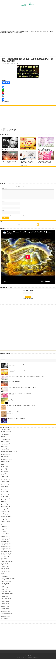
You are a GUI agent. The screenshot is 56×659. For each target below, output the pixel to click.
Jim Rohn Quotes (4, 518)
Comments (13, 361)
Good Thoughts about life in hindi (14, 411)
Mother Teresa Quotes (5, 544)
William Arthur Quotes (5, 611)
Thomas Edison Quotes (6, 598)
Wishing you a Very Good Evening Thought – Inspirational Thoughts (22, 399)
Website (3, 210)
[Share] (28, 99)
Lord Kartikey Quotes (5, 534)
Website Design (28, 657)
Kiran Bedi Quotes (5, 526)
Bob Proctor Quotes (5, 469)
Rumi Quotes (3, 573)
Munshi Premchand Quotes (6, 551)
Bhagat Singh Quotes (5, 461)
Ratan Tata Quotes (5, 568)
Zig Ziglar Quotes (4, 618)
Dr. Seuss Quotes (4, 491)
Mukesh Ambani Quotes (6, 548)
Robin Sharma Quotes (5, 571)
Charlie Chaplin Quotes (6, 479)
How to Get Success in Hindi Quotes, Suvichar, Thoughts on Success (18, 31)
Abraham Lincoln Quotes (6, 431)
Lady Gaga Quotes (5, 529)
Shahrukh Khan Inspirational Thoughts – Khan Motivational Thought (23, 364)
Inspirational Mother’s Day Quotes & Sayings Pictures (44, 162)
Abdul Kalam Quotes (5, 429)
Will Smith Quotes (4, 609)
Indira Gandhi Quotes (5, 508)
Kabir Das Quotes (4, 523)
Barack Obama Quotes (5, 454)
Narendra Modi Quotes (6, 553)
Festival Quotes (4, 493)
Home (1, 31)
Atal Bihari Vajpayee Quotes (7, 448)
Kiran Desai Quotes (5, 528)
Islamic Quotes (4, 509)
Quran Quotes (4, 559)
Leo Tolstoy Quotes (5, 533)
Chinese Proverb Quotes (6, 484)
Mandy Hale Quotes (5, 541)
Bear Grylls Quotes (5, 456)
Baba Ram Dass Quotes (6, 453)
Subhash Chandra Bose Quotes (7, 584)
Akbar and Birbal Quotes (6, 438)
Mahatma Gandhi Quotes (6, 539)
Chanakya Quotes (4, 476)
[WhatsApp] (28, 90)
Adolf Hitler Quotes (5, 434)
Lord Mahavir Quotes (5, 538)
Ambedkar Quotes (5, 441)
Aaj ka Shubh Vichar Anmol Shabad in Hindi (16, 418)
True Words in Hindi (5, 601)
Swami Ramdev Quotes (6, 591)
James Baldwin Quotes (5, 514)
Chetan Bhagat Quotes (5, 483)
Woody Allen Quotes (5, 616)
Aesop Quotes (4, 436)
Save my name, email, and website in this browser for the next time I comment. (36, 215)
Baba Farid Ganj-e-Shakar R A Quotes (9, 451)
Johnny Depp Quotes (5, 521)
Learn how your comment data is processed (26, 221)
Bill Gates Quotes (4, 466)
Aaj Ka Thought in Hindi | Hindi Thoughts (17, 369)
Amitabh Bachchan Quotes (6, 443)
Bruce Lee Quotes (4, 471)
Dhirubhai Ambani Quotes (6, 489)
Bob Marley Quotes (5, 468)
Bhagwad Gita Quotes (5, 463)
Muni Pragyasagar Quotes (6, 549)
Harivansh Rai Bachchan (6, 499)
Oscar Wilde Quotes (5, 556)
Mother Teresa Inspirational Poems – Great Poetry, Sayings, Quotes (21, 405)
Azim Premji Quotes (5, 449)
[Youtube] (30, 655)
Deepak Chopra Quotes (6, 488)
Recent (2, 361)
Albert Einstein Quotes (5, 439)
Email (3, 206)
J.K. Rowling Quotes (5, 511)
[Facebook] (28, 86)
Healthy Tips (3, 501)
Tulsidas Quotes (4, 604)
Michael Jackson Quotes (6, 543)
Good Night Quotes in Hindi (9, 161)
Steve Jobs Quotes (5, 583)
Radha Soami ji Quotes (5, 564)
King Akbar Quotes (5, 524)
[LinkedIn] (28, 95)
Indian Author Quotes (5, 506)
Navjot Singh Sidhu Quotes (6, 554)
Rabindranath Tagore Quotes (7, 561)
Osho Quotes (4, 558)
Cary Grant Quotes (5, 474)
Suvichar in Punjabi (5, 589)
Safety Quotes (4, 574)
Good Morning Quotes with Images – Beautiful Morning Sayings (27, 162)
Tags (19, 361)
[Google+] (26, 655)
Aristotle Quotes (4, 446)
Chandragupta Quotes (5, 478)
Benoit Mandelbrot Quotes (6, 459)
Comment (4, 188)
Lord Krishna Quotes (5, 536)
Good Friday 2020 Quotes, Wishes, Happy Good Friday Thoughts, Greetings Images (45, 149)
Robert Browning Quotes (6, 569)
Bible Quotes (3, 464)
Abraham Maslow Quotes (6, 433)
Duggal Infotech (36, 657)
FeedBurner (30, 298)
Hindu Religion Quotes (5, 504)
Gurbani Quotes (4, 496)
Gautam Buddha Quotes (6, 494)
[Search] (38, 224)
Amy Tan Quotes (4, 444)
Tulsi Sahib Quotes (5, 603)
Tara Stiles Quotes (5, 594)
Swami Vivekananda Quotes (7, 593)
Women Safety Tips (5, 614)
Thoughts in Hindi (4, 599)
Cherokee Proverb (5, 481)
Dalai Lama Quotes (5, 486)
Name (3, 201)
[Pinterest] (28, 92)
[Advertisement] (28, 17)
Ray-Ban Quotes (4, 563)
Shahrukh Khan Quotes (5, 579)
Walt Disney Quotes (5, 608)
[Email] (28, 97)
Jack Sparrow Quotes (5, 513)
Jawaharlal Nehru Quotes (6, 516)
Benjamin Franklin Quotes (6, 458)
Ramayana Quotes (5, 566)
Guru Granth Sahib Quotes (6, 498)
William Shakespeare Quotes (7, 613)
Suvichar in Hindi (4, 587)
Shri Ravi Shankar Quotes (6, 581)
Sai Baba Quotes (4, 576)
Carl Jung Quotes (4, 473)
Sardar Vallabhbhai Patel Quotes (8, 578)
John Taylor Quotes (5, 519)
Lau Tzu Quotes (4, 531)
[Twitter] (28, 88)
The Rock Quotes (4, 596)
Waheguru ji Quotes (5, 606)
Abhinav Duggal (6, 63)
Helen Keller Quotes (5, 503)
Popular (7, 361)
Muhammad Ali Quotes (6, 546)
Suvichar (3, 586)
